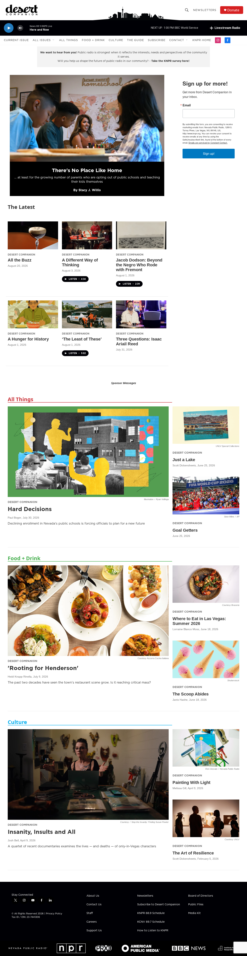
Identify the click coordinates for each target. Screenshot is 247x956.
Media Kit (194, 913)
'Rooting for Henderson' (43, 668)
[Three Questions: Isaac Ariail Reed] (141, 314)
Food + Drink (93, 40)
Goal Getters (185, 530)
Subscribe (156, 40)
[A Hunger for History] (33, 314)
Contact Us (94, 904)
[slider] (26, 28)
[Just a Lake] (206, 425)
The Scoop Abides (191, 694)
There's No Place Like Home (87, 170)
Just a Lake (184, 459)
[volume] (20, 28)
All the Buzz (19, 260)
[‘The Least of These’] (87, 314)
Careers (91, 921)
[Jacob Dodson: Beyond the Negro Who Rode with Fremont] (141, 235)
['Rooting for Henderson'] (88, 610)
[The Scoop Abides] (206, 659)
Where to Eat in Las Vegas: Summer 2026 (199, 621)
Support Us (94, 930)
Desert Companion (21, 254)
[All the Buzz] (33, 235)
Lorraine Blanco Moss (186, 629)
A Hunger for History (28, 339)
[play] (9, 28)
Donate (233, 10)
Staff (89, 913)
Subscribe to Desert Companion (158, 904)
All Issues (42, 40)
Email (187, 105)
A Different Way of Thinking (80, 262)
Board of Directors (200, 895)
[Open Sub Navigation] (53, 40)
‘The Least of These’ (82, 339)
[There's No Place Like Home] (87, 118)
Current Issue (16, 40)
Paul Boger (14, 517)
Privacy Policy (54, 913)
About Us (92, 895)
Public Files (195, 904)
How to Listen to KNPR (152, 930)
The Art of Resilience (193, 853)
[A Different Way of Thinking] (87, 235)
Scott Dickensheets (184, 465)
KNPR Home (201, 40)
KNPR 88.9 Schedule (151, 913)
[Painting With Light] (206, 748)
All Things (68, 40)
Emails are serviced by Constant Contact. (208, 142)
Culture (116, 40)
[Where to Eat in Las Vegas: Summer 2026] (206, 584)
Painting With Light (191, 782)
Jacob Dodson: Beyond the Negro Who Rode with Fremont (139, 265)
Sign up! (208, 153)
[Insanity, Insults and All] (88, 774)
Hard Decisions (30, 509)
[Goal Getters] (206, 495)
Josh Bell (13, 840)
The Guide (135, 40)
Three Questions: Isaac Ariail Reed (139, 341)
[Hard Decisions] (88, 451)
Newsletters (204, 10)
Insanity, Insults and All (41, 832)
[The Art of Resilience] (206, 818)
